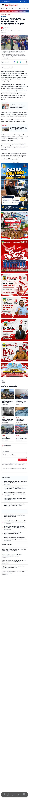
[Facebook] (20, 1)
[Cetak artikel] (11, 67)
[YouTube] (27, 1)
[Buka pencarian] (24, 5)
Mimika (3, 8)
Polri (16, 121)
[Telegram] (20, 62)
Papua (16, 8)
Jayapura (3, 71)
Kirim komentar (22, 459)
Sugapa (3, 382)
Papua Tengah (9, 8)
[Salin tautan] (26, 62)
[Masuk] (26, 5)
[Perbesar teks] (8, 67)
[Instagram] (25, 1)
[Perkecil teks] (5, 67)
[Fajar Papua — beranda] (10, 5)
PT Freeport (22, 8)
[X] (23, 1)
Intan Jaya (4, 79)
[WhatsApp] (17, 62)
